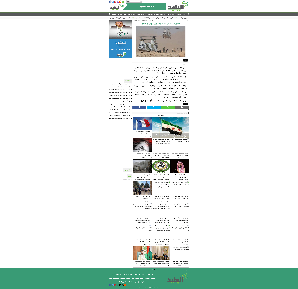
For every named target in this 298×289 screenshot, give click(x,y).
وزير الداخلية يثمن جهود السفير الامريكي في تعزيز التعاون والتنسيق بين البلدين (108, 113)
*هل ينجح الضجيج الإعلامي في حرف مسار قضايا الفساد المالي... (169, 18)
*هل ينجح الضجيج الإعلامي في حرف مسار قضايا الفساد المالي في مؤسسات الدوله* (107, 84)
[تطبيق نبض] (120, 48)
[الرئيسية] (188, 14)
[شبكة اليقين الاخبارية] (120, 29)
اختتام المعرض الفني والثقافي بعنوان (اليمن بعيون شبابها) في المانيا (124, 18)
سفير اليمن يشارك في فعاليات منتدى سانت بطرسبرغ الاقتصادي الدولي (110, 118)
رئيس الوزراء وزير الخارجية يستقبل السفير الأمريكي (115, 104)
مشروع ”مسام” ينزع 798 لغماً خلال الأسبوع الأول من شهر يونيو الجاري (111, 110)
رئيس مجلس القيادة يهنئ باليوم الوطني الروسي (116, 92)
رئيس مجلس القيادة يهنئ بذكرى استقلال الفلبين (116, 90)
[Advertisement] (120, 68)
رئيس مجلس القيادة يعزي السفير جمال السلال (116, 87)
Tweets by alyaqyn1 (127, 179)
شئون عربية (184, 20)
